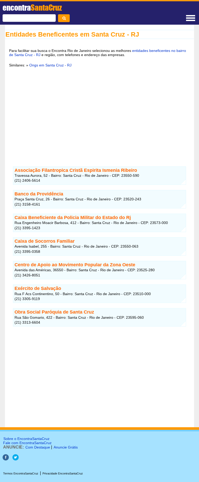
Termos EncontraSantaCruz (20, 473)
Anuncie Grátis (66, 447)
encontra (32, 7)
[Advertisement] (99, 111)
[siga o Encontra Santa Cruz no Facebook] (6, 459)
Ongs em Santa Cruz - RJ (50, 65)
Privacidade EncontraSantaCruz (62, 473)
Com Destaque (37, 447)
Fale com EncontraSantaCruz (27, 443)
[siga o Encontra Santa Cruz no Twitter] (15, 459)
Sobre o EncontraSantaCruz (26, 439)
